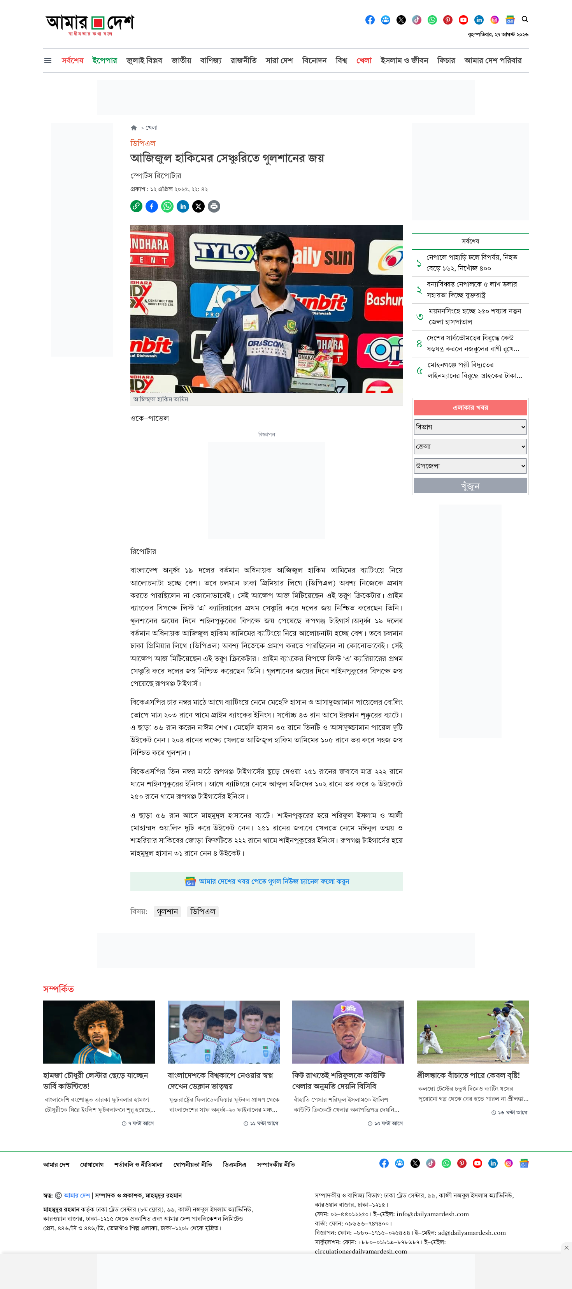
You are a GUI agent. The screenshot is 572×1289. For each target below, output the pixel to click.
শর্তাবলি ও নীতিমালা (138, 1164)
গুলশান (167, 911)
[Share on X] (198, 206)
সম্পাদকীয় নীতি (276, 1164)
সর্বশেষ (470, 241)
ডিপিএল (203, 911)
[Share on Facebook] (152, 206)
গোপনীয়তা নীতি (193, 1164)
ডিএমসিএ (234, 1164)
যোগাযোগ (92, 1164)
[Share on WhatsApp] (167, 206)
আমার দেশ (56, 1164)
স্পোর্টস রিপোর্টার (155, 175)
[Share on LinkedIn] (183, 206)
